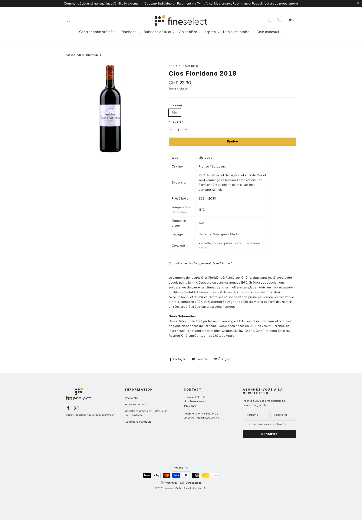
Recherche (132, 398)
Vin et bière (188, 32)
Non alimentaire (236, 32)
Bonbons (129, 32)
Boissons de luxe (158, 32)
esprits (210, 32)
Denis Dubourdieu (183, 66)
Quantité (176, 122)
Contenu (175, 105)
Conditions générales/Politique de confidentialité (146, 413)
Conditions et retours (138, 421)
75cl (175, 112)
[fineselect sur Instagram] (76, 407)
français (178, 468)
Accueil (70, 54)
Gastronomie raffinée (97, 32)
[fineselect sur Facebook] (68, 407)
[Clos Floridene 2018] (110, 108)
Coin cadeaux (268, 32)
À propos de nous (136, 404)
